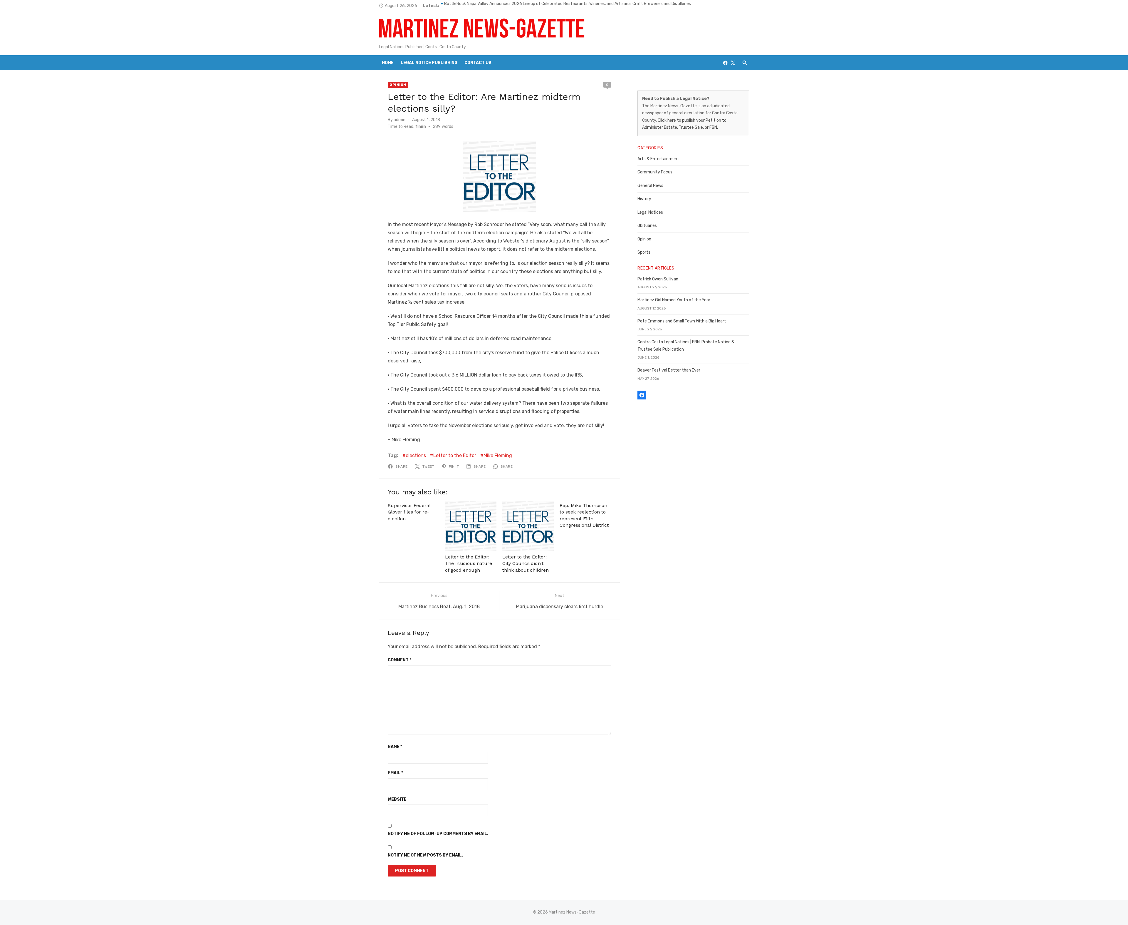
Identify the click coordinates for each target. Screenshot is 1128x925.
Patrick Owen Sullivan (657, 279)
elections (416, 455)
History (644, 198)
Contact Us (477, 62)
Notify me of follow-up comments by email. (438, 833)
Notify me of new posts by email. (425, 855)
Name (395, 746)
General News (650, 185)
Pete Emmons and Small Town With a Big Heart (681, 321)
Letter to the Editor (454, 455)
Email (395, 772)
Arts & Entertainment (658, 158)
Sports (643, 252)
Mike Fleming (498, 455)
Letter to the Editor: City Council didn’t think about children (525, 563)
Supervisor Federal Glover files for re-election (409, 512)
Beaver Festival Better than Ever (668, 370)
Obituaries (647, 225)
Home (388, 62)
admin (399, 119)
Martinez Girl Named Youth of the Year (673, 299)
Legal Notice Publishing (429, 62)
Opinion (398, 85)
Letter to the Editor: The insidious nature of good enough (468, 563)
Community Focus (654, 172)
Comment (399, 660)
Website (397, 799)
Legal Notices (650, 212)
